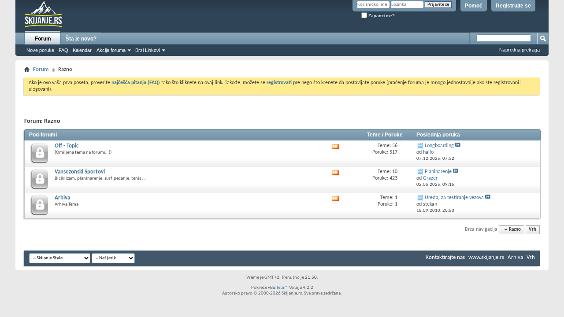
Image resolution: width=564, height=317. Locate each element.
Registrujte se (513, 6)
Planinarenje (438, 171)
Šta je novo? (81, 39)
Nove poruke (40, 50)
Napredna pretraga (519, 49)
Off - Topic (66, 146)
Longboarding (439, 145)
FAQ (63, 50)
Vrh (532, 229)
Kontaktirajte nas (445, 257)
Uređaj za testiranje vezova (454, 197)
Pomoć (473, 6)
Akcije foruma (111, 50)
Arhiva (62, 198)
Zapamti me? (381, 15)
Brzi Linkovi (147, 50)
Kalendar (82, 50)
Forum (43, 39)
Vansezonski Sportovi (80, 172)
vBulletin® (278, 287)
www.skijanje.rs (486, 257)
